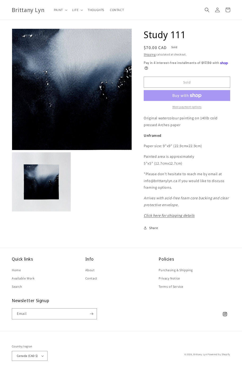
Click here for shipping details (169, 215)
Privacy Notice (169, 278)
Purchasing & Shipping (176, 270)
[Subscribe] (91, 313)
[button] (60, 10)
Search (17, 286)
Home (16, 270)
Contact (91, 278)
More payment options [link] (187, 106)
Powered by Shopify (218, 354)
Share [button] (153, 228)
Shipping (150, 54)
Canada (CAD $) (27, 356)
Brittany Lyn (200, 354)
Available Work (23, 278)
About (90, 270)
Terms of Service (171, 286)
